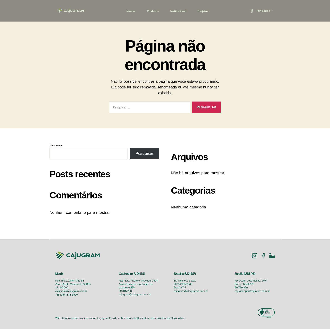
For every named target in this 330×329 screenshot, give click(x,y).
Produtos (153, 11)
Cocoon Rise (178, 318)
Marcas (130, 11)
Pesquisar (56, 145)
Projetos (203, 11)
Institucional (178, 11)
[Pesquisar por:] (149, 108)
